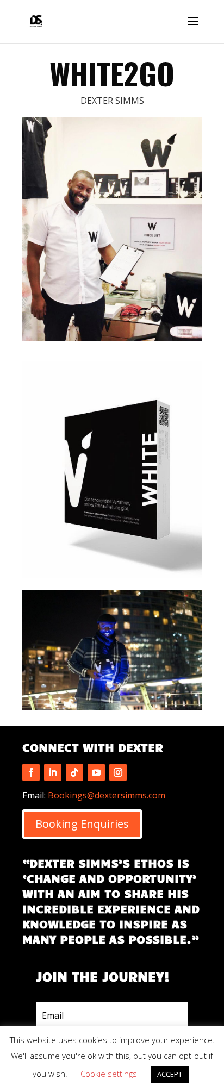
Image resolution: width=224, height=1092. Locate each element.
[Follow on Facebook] (31, 772)
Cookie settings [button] (108, 1073)
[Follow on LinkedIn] (52, 772)
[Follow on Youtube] (96, 772)
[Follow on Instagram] (118, 772)
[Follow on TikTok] (74, 772)
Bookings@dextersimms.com (106, 795)
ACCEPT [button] (169, 1074)
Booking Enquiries (82, 823)
